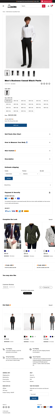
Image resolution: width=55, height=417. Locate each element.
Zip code (42, 171)
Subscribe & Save (47, 1)
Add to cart (15, 125)
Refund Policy (7, 185)
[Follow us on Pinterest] (9, 407)
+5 (35, 336)
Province (24, 171)
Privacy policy (6, 379)
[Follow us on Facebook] (4, 407)
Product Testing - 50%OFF (8, 392)
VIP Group (5, 390)
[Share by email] (49, 84)
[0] (51, 6)
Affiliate (4, 388)
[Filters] (40, 287)
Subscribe (34, 398)
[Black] (7, 92)
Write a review (27, 293)
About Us (32, 375)
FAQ (31, 379)
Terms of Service (6, 381)
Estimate (9, 178)
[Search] (43, 6)
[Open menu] (3, 6)
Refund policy (6, 377)
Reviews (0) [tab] (5, 286)
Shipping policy (6, 375)
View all (51, 219)
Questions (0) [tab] (12, 286)
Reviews (32, 381)
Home (4, 11)
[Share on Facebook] (42, 84)
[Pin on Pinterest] (44, 84)
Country (6, 171)
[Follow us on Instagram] (6, 407)
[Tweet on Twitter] (47, 84)
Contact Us (32, 377)
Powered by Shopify (6, 412)
